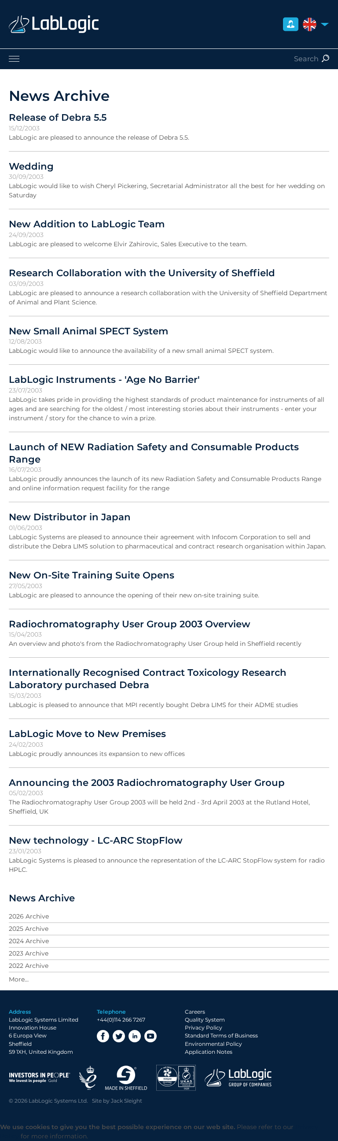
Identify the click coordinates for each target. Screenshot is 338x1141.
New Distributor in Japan (70, 516)
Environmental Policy (213, 1044)
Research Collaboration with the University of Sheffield (142, 272)
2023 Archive (28, 953)
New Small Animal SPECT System (88, 331)
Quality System (205, 1019)
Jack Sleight (126, 1100)
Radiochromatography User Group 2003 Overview (129, 624)
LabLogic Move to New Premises (87, 733)
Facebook (103, 1036)
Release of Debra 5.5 (58, 117)
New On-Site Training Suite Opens (91, 575)
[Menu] (169, 58)
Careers (195, 1011)
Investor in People (39, 1078)
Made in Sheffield (126, 1078)
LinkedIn (135, 1036)
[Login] (290, 24)
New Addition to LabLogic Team (87, 224)
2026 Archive (29, 916)
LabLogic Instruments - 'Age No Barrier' (104, 379)
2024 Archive (29, 941)
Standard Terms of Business (221, 1035)
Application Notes (208, 1051)
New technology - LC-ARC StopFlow (96, 840)
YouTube (150, 1036)
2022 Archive (28, 966)
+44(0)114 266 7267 (121, 1019)
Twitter (119, 1036)
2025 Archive (28, 929)
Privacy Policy (203, 1027)
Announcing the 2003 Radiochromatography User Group (147, 782)
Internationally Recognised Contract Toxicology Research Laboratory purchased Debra (148, 678)
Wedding (31, 166)
